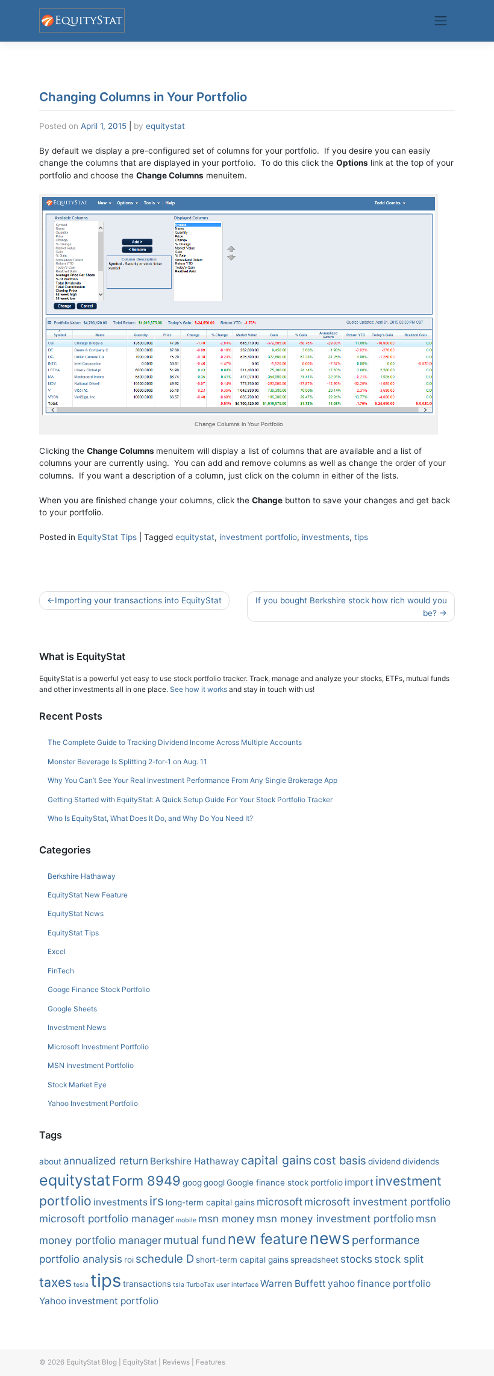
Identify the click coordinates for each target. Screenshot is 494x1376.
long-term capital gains (210, 1202)
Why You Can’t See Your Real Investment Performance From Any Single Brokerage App (192, 780)
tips (361, 537)
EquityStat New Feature (88, 894)
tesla (81, 1285)
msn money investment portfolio (335, 1218)
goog (192, 1182)
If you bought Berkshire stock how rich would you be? (351, 606)
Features (210, 1362)
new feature (268, 1239)
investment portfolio (258, 537)
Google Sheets (72, 1008)
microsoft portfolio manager (106, 1218)
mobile (186, 1220)
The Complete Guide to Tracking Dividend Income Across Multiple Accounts (175, 742)
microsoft (279, 1201)
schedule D (165, 1258)
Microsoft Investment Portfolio (98, 1046)
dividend (384, 1161)
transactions (147, 1284)
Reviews (176, 1362)
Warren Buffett (293, 1283)
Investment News (77, 1027)
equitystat (165, 126)
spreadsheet (314, 1259)
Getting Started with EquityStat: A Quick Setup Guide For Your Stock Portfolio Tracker (190, 799)
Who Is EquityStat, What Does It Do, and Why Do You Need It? (150, 818)
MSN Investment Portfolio (91, 1065)
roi (129, 1259)
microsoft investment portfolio (377, 1201)
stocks (356, 1258)
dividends (420, 1161)
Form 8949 (146, 1181)
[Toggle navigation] (441, 20)
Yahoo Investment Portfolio (93, 1103)
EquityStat (140, 1362)
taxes (55, 1282)
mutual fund (194, 1239)
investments (325, 537)
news (330, 1238)
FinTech (61, 970)
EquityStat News (76, 913)
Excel (57, 951)
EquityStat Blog (91, 1362)
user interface (237, 1285)
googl (214, 1182)
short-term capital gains (242, 1259)
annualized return (105, 1160)
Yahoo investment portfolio (98, 1301)
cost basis (339, 1160)
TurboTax (200, 1285)
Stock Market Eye (77, 1084)
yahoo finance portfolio (379, 1283)
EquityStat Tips (107, 537)
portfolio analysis (80, 1258)
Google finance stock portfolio (285, 1182)
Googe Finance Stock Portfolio (99, 989)
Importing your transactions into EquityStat (138, 600)
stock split (399, 1258)
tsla (178, 1285)
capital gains (276, 1160)
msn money (226, 1218)
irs (156, 1200)
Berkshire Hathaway (82, 876)
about (50, 1161)
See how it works (198, 689)
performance (386, 1239)
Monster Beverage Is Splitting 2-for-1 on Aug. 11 (127, 761)
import (359, 1182)
